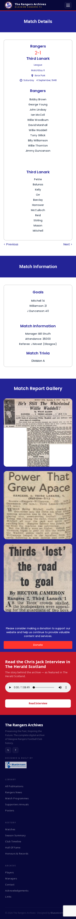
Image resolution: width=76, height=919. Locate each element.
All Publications (14, 786)
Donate (38, 645)
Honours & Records (16, 853)
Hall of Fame (12, 847)
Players (9, 872)
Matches (10, 829)
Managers (11, 878)
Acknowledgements (16, 890)
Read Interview (38, 703)
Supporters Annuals (17, 804)
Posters (9, 810)
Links (8, 896)
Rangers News (13, 792)
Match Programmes (17, 798)
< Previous (11, 244)
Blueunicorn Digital (60, 912)
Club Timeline (13, 841)
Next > (67, 244)
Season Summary (15, 835)
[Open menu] (68, 5)
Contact (10, 884)
